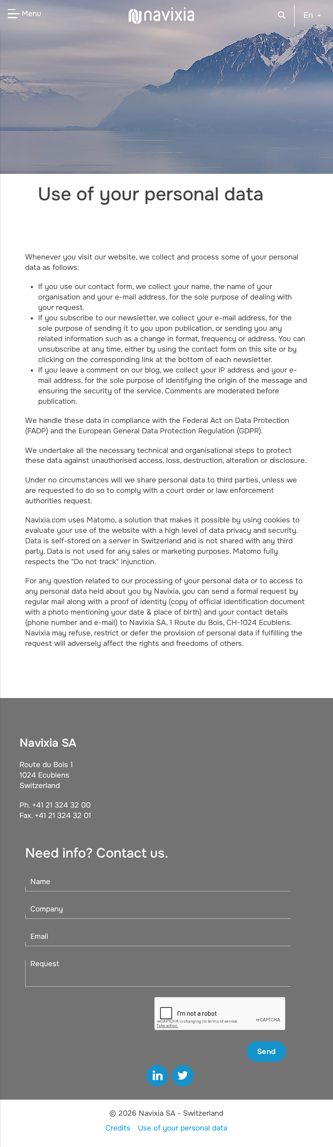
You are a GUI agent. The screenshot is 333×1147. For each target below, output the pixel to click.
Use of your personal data (182, 1128)
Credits (118, 1128)
